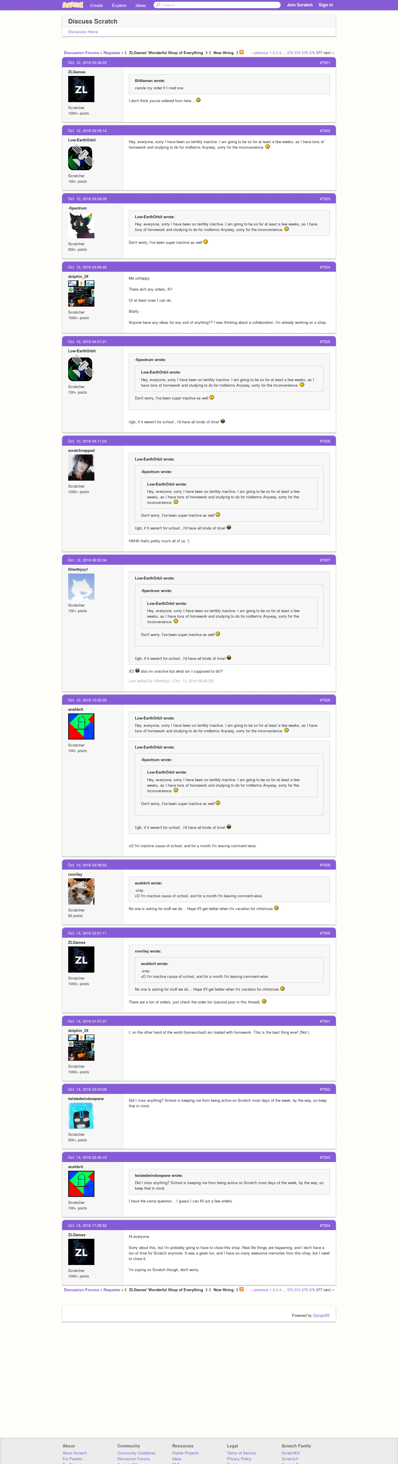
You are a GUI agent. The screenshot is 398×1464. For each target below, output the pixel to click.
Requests (111, 52)
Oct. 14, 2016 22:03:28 (87, 1089)
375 (305, 52)
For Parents (72, 1458)
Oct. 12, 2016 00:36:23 (87, 62)
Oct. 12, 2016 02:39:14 (87, 130)
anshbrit (75, 709)
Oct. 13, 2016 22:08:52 (87, 865)
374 (297, 52)
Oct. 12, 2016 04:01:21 (87, 341)
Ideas (140, 5)
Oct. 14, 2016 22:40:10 (87, 1157)
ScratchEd (291, 1453)
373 (290, 52)
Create (96, 5)
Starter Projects (185, 1453)
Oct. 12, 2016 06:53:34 (87, 560)
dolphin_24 (78, 276)
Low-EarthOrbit (82, 140)
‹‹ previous (259, 52)
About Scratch (75, 1453)
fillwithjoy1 (78, 569)
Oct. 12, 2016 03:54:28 (87, 198)
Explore (119, 5)
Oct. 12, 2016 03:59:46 (87, 267)
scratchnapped (81, 450)
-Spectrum (77, 208)
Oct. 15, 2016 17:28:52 (87, 1225)
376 (312, 52)
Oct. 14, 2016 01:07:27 (87, 1021)
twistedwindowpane (86, 1098)
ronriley (75, 874)
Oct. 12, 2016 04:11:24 (87, 441)
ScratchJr (290, 1458)
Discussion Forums (81, 52)
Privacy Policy (239, 1458)
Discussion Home (83, 31)
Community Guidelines (136, 1453)
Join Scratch (300, 4)
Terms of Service (241, 1453)
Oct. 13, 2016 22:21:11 (87, 933)
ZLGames (76, 71)
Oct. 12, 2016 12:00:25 (87, 700)
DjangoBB (321, 1315)
